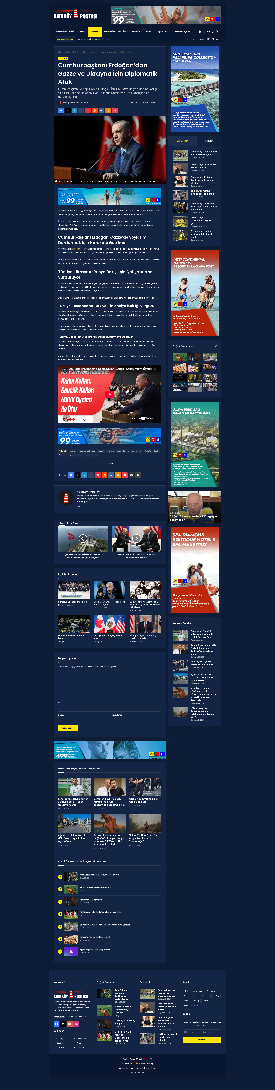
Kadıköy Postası (129, 1059)
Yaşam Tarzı (163, 32)
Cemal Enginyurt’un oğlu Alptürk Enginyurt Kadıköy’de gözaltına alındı (109, 801)
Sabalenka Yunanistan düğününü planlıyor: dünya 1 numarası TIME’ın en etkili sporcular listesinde (109, 840)
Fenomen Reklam (129, 1063)
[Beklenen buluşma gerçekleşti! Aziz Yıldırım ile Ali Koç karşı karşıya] (180, 387)
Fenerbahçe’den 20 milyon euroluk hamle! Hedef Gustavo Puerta (73, 801)
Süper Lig (195, 1000)
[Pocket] (115, 110)
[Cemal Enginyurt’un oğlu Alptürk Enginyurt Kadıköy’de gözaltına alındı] (110, 787)
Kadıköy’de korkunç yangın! (91, 900)
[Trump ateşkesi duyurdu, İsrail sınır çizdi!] (145, 624)
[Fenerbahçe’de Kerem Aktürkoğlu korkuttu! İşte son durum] (180, 207)
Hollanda (126, 451)
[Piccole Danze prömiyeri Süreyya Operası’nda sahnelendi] (180, 378)
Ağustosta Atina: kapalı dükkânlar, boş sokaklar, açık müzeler (72, 838)
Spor (148, 32)
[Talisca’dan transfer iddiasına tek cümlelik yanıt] (180, 235)
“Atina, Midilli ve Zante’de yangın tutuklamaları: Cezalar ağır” (143, 838)
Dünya (81, 32)
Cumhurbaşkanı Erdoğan (86, 451)
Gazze (67, 221)
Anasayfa (64, 52)
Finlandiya (110, 451)
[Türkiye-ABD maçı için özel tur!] (109, 624)
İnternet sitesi (117, 715)
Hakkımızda (123, 1068)
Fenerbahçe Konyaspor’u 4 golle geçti (201, 220)
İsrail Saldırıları (137, 451)
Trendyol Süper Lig (191, 1005)
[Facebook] (61, 110)
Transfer (206, 1000)
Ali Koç (186, 991)
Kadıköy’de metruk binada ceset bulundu (202, 192)
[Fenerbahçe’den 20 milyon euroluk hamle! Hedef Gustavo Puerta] (74, 787)
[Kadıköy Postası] (75, 13)
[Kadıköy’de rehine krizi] (210, 378)
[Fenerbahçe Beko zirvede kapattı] (74, 624)
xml (140, 1059)
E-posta (61, 715)
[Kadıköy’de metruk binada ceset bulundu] (180, 195)
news (147, 1059)
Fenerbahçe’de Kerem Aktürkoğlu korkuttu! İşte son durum (99, 39)
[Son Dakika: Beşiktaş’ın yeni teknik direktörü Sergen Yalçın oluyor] (195, 377)
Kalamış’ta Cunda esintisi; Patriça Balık (95, 937)
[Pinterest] (88, 110)
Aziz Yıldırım (198, 991)
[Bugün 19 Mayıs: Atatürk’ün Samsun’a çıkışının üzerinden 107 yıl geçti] (145, 590)
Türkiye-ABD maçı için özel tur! (108, 637)
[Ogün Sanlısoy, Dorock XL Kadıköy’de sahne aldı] (210, 366)
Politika (122, 32)
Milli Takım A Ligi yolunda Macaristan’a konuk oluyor (101, 912)
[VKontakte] (101, 110)
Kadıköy (136, 32)
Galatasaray (189, 996)
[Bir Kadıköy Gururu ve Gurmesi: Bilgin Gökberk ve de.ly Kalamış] (210, 357)
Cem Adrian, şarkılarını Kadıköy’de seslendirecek (99, 875)
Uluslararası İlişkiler (91, 455)
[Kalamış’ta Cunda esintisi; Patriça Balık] (180, 368)
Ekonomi (108, 32)
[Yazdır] (138, 475)
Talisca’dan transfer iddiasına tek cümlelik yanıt (202, 234)
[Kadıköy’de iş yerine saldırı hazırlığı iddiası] (145, 787)
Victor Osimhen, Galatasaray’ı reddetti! (95, 887)
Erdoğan (76, 249)
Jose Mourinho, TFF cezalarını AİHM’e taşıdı (109, 603)
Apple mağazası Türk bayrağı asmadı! (95, 950)
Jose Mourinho (203, 996)
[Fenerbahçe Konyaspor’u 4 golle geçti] (180, 221)
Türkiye (61, 455)
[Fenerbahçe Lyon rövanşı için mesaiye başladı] (180, 155)
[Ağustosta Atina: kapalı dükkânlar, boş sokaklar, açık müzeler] (74, 823)
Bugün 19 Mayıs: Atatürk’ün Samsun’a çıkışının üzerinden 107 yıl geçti (145, 604)
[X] (68, 110)
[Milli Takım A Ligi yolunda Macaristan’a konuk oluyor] (104, 1036)
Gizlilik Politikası (142, 1068)
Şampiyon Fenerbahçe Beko (72, 601)
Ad (60, 702)
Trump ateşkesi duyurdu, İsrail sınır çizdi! (143, 637)
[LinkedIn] (74, 110)
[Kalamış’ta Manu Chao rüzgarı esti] (195, 367)
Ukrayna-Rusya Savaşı (74, 455)
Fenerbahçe (181, 32)
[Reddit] (95, 110)
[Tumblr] (81, 110)
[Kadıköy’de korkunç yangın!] (195, 357)
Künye (132, 1068)
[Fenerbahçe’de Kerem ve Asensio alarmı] (180, 168)
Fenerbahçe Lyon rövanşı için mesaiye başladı (204, 153)
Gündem (94, 32)
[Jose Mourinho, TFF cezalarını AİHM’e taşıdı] (109, 590)
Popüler (209, 141)
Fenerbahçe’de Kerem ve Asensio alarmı (204, 166)
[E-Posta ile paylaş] (131, 475)
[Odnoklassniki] (108, 110)
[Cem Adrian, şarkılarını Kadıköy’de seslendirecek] (104, 993)
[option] (194, 507)
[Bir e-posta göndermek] (78, 102)
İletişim (154, 1068)
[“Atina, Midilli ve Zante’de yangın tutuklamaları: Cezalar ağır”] (145, 823)
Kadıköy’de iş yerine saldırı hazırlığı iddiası (144, 800)
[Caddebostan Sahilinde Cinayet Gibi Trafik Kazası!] (195, 387)
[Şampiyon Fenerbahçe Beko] (74, 590)
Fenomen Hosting (146, 1063)
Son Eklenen (182, 141)
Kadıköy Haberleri (70, 102)
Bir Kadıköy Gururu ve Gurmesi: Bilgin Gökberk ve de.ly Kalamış (105, 925)
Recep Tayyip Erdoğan (152, 451)
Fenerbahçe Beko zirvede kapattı (71, 637)
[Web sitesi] (78, 506)
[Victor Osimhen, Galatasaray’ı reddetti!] (180, 357)
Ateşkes (72, 451)
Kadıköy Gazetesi (65, 32)
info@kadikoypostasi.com (75, 1016)
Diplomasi (100, 451)
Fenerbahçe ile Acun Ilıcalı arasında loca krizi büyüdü (203, 180)
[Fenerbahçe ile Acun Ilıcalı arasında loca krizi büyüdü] (180, 181)
